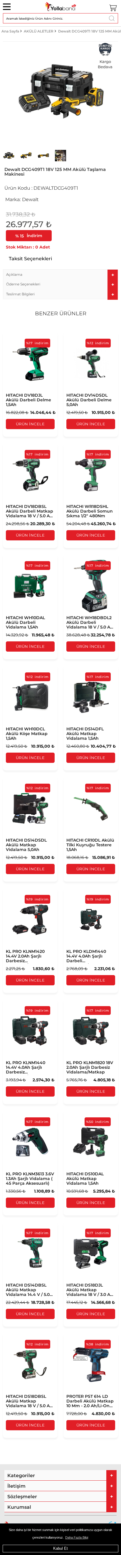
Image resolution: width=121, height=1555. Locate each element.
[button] (60, 274)
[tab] (60, 274)
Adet (44, 247)
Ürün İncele (30, 424)
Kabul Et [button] (60, 1548)
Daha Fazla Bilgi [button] (76, 1537)
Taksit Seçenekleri (30, 258)
